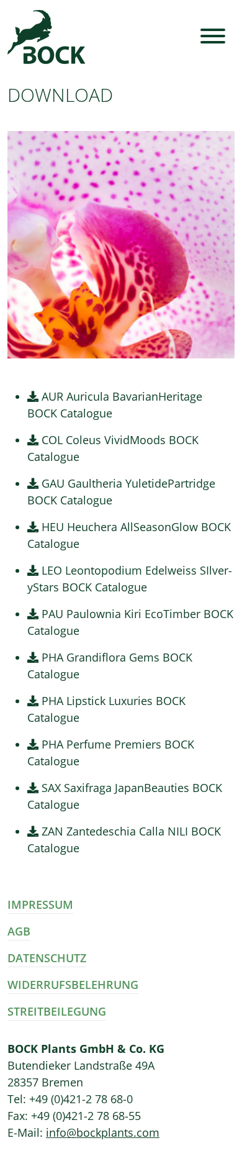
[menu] (213, 37)
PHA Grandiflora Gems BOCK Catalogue (109, 665)
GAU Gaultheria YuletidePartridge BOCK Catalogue (121, 492)
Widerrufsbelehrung (72, 984)
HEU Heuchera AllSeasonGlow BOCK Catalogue (129, 535)
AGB (18, 931)
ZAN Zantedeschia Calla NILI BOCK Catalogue (124, 839)
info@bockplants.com (102, 1132)
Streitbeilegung (56, 1011)
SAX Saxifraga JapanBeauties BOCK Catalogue (124, 796)
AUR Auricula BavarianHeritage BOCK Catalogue (114, 405)
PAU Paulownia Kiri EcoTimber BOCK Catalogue (130, 622)
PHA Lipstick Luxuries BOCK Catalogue (106, 709)
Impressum (40, 904)
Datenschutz (46, 957)
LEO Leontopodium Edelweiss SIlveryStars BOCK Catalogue (129, 578)
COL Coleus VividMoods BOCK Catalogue (113, 448)
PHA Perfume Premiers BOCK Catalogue (110, 752)
